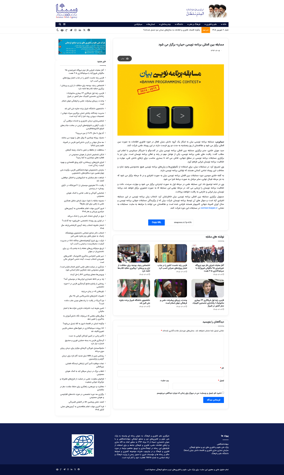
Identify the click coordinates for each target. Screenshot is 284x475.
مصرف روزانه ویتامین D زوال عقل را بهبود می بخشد (82, 137)
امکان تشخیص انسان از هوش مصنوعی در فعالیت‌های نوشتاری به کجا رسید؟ (86, 156)
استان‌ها (151, 24)
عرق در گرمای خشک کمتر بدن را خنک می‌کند (85, 216)
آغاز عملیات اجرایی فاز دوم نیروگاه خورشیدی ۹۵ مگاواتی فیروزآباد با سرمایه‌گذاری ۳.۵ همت (209, 268)
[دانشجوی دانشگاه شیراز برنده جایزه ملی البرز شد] (133, 288)
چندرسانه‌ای (166, 24)
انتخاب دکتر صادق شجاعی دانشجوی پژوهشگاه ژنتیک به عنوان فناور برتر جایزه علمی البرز (84, 234)
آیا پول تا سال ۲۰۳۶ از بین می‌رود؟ (90, 133)
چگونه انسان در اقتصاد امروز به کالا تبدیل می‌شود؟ (83, 323)
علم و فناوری (211, 24)
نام (222, 368)
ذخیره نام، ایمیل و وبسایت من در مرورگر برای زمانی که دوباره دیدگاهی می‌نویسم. (188, 393)
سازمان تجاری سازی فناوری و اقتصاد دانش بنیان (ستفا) (206, 450)
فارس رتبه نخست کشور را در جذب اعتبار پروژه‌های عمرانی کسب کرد (172, 267)
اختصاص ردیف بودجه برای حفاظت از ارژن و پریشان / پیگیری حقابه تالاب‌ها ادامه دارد (134, 268)
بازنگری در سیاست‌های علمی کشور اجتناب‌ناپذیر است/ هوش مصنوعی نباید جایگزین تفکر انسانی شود (82, 268)
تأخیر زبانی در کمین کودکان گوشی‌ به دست (86, 335)
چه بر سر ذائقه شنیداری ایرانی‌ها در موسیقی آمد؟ (84, 279)
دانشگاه (180, 24)
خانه (224, 24)
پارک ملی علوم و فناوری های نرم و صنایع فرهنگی (209, 447)
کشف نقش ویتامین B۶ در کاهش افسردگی (86, 402)
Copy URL (156, 222)
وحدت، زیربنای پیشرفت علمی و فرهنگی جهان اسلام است (173, 302)
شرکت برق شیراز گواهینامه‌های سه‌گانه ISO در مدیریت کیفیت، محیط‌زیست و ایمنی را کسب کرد (82, 242)
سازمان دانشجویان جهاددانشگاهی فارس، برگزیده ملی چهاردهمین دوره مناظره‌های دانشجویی (82, 171)
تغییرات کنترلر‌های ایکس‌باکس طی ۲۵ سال (86, 296)
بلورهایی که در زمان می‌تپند (92, 291)
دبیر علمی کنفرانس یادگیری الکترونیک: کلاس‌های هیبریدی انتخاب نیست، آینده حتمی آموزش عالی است (83, 259)
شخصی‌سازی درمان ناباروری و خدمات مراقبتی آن (83, 120)
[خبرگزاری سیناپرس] (204, 11)
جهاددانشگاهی (223, 444)
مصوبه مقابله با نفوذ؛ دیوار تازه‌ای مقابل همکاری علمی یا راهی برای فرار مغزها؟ (84, 202)
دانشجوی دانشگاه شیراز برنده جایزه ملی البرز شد (134, 302)
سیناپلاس (138, 24)
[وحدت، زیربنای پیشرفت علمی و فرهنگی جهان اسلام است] (170, 288)
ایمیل (221, 380)
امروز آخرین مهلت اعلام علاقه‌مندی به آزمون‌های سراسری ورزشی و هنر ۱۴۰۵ (84, 210)
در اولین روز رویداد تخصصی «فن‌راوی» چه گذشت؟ (83, 220)
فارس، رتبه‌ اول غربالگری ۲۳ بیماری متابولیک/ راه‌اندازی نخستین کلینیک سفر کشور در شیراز (208, 303)
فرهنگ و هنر (194, 24)
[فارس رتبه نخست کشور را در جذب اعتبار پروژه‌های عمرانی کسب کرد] (170, 253)
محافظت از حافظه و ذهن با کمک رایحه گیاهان (85, 150)
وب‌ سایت (165, 380)
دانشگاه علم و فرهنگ (220, 453)
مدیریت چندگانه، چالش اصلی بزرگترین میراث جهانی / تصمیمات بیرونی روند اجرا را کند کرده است (82, 115)
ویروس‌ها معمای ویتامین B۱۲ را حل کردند (87, 274)
